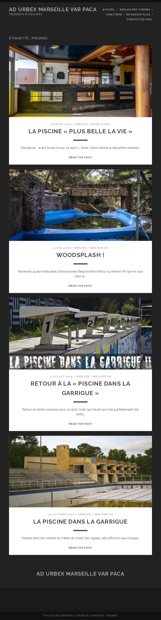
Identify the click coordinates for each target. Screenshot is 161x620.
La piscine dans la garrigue (80, 521)
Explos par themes (135, 9)
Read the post (80, 157)
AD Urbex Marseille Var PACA (53, 9)
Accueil (108, 9)
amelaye (81, 124)
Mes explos (99, 247)
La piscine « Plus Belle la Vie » (80, 131)
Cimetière (114, 14)
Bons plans (100, 124)
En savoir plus (138, 14)
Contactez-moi (139, 19)
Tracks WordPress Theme (64, 615)
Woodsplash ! (80, 255)
